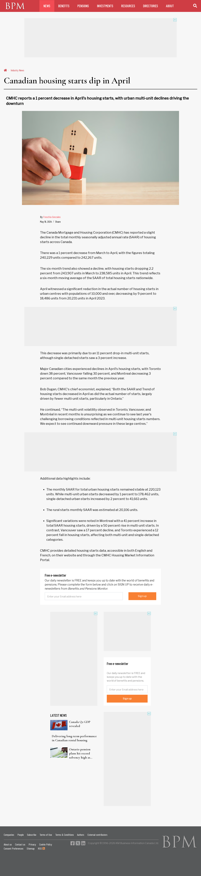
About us (8, 844)
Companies (9, 834)
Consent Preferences (13, 848)
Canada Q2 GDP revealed (79, 724)
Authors (80, 834)
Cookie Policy (45, 844)
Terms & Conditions (64, 834)
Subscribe (31, 834)
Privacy (32, 844)
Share (58, 221)
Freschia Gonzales (52, 217)
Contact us (20, 844)
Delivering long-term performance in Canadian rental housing (74, 738)
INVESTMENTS (105, 6)
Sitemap (31, 848)
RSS (40, 848)
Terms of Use (46, 834)
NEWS (46, 6)
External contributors (97, 834)
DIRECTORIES (150, 6)
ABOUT (170, 6)
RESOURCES (128, 6)
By (50, 217)
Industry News (17, 70)
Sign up (142, 596)
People (20, 834)
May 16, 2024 (46, 221)
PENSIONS (83, 6)
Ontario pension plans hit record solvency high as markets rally (79, 754)
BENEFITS (63, 6)
